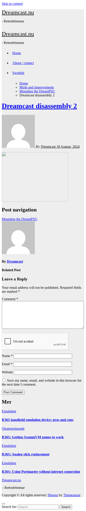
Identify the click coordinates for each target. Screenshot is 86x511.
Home (16, 53)
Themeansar (71, 495)
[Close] (3, 503)
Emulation (9, 411)
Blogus (53, 495)
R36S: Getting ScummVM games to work (33, 437)
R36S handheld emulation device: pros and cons (37, 420)
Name (7, 356)
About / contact (23, 63)
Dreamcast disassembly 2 (39, 106)
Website (7, 372)
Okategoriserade (13, 428)
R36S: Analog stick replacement (25, 454)
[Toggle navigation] (4, 28)
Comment (10, 299)
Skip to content (12, 3)
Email (7, 364)
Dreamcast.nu (18, 12)
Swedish (18, 73)
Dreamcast (48, 146)
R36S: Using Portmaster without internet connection (41, 471)
